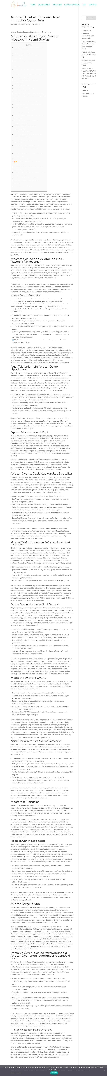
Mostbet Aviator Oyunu (23, 186)
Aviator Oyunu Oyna (21, 170)
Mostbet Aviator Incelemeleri (25, 88)
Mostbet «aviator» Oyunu (23, 77)
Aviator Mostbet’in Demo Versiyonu (27, 102)
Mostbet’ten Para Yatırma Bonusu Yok (28, 167)
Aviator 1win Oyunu (21, 107)
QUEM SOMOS (44, 5)
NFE (84, 5)
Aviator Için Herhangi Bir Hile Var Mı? (28, 104)
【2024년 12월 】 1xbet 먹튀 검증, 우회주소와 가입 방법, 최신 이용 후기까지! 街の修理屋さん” (89, 73)
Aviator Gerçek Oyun (21, 91)
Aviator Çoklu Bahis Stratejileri (25, 178)
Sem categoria (36, 24)
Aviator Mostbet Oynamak (24, 159)
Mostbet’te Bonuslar (21, 85)
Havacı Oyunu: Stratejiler (23, 53)
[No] (104, 1070)
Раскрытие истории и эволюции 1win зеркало (88, 63)
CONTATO (92, 5)
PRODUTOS (57, 5)
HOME (33, 5)
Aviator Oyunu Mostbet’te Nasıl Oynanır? (29, 74)
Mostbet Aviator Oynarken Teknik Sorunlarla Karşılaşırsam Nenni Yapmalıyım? (26, 148)
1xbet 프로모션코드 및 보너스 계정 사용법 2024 (89, 54)
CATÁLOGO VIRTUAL (72, 5)
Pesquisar (91, 18)
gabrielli (17, 24)
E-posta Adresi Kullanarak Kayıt (26, 61)
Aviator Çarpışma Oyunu (23, 132)
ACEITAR (54, 1073)
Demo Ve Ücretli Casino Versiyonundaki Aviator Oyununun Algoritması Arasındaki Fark (30, 96)
